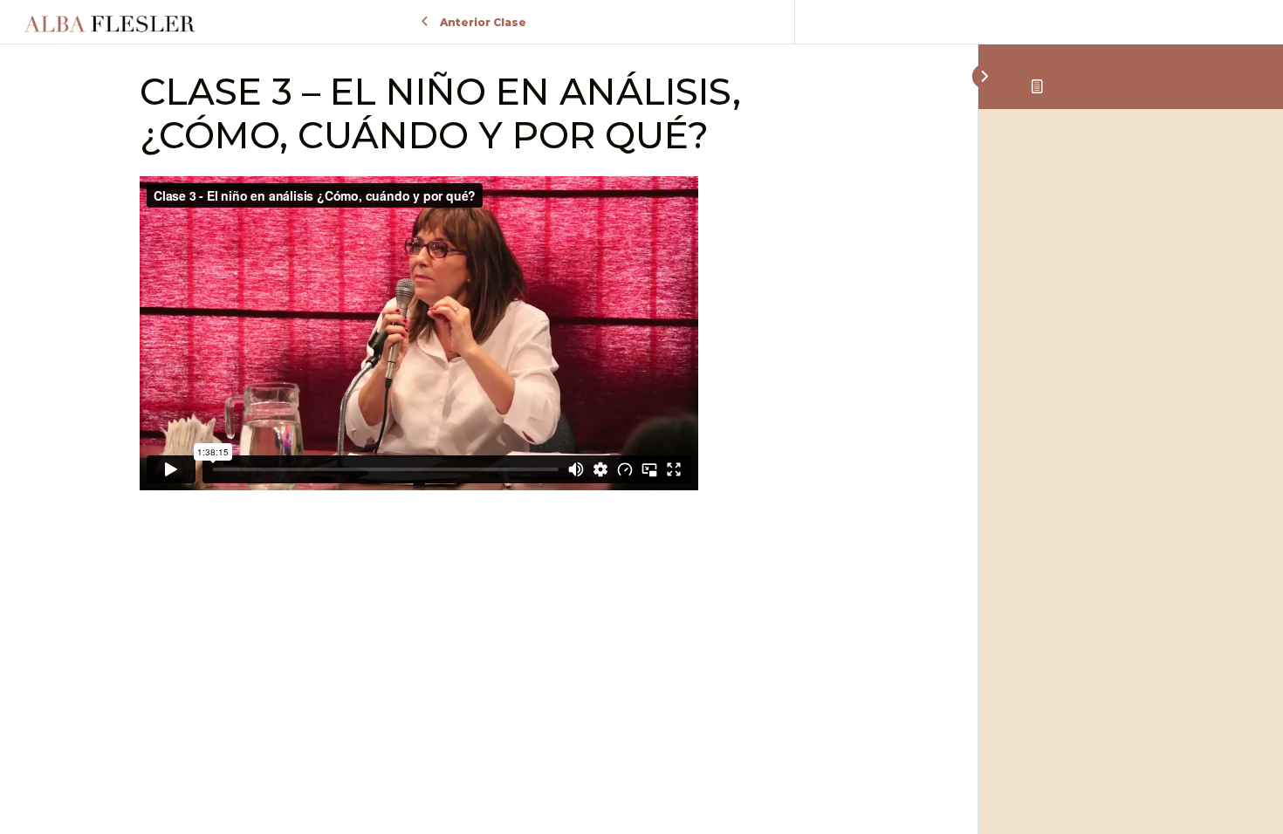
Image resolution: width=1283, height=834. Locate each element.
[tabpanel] (489, 336)
